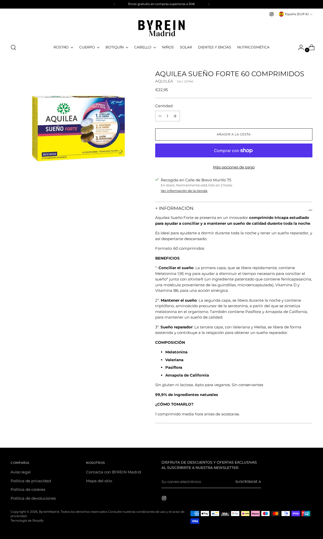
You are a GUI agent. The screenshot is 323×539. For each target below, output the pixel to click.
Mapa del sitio (99, 480)
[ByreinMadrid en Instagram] (271, 14)
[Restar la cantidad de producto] (175, 116)
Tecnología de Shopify (27, 520)
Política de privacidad (31, 480)
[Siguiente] (208, 4)
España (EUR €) (297, 14)
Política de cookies (28, 489)
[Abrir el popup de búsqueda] (13, 47)
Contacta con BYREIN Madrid (113, 472)
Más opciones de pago (234, 167)
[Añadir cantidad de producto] (160, 116)
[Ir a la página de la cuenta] (299, 47)
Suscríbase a (248, 482)
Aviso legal (21, 472)
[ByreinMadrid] (161, 28)
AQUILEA (164, 81)
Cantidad (164, 105)
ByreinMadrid (49, 512)
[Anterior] (114, 4)
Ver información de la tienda (184, 191)
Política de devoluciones (33, 498)
